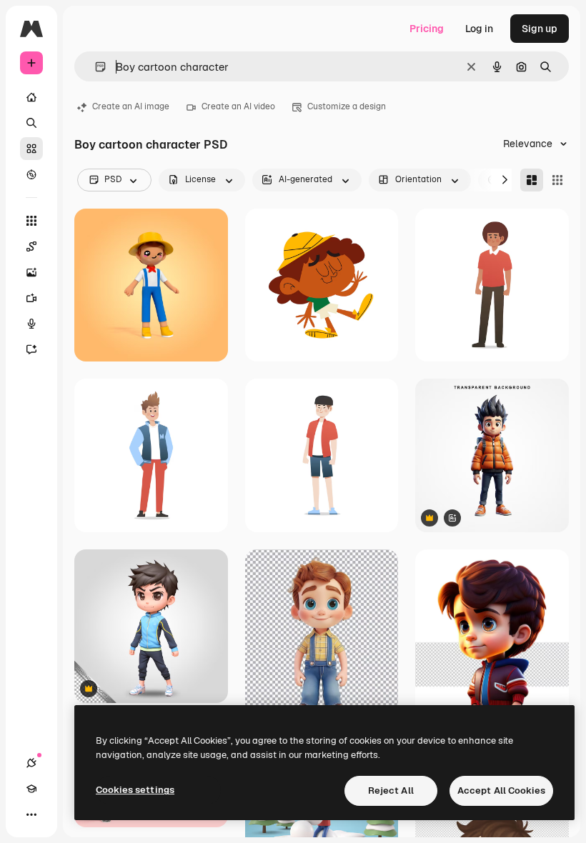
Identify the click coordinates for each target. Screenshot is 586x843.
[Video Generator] (31, 297)
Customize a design (346, 106)
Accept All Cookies (501, 790)
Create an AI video (238, 106)
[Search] (31, 122)
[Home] (31, 97)
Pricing (426, 28)
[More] (31, 814)
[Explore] (31, 174)
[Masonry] (531, 180)
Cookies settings (135, 790)
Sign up (539, 28)
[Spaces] (31, 246)
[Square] (557, 180)
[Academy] (31, 788)
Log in (479, 28)
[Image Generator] (31, 272)
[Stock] (31, 148)
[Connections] (31, 763)
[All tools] (31, 220)
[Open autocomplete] (94, 66)
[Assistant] (31, 349)
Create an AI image (130, 106)
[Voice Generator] (31, 323)
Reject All (391, 790)
